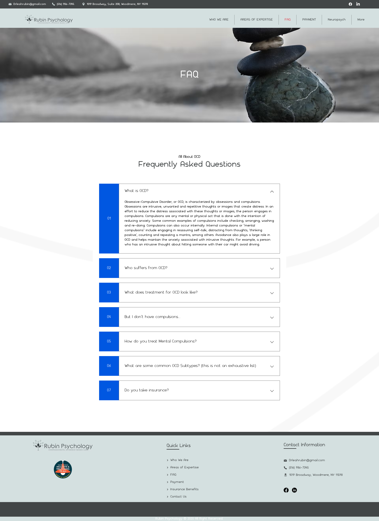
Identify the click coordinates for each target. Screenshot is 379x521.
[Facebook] (350, 4)
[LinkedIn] (358, 4)
